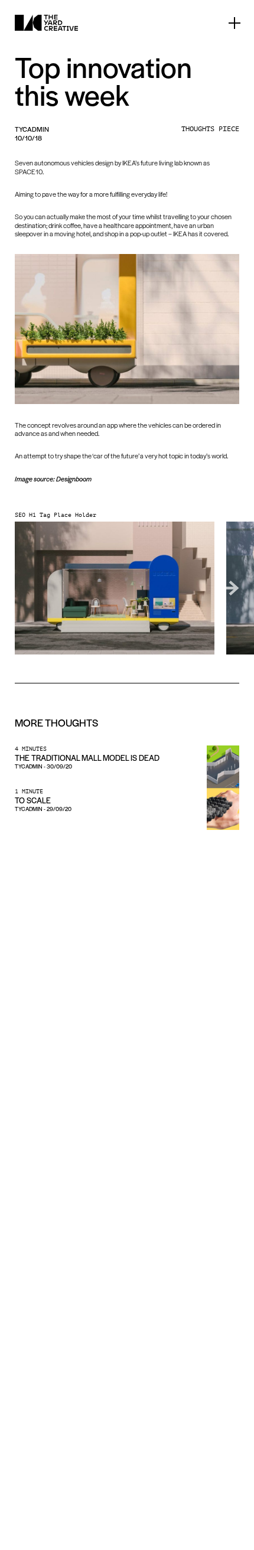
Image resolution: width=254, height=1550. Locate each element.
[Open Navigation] (234, 23)
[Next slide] (227, 588)
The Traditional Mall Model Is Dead (87, 757)
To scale (33, 800)
